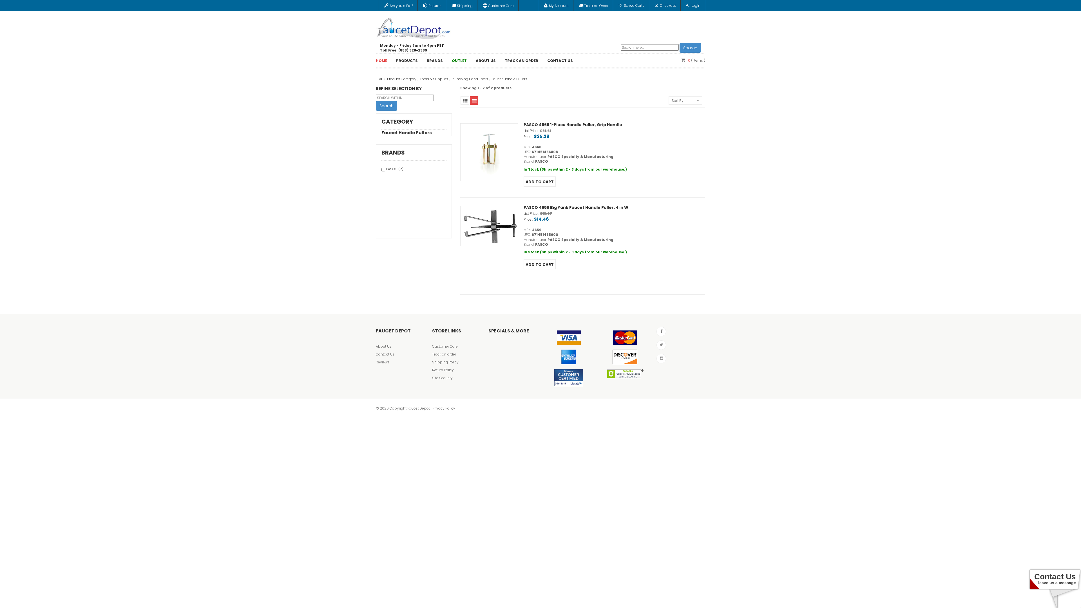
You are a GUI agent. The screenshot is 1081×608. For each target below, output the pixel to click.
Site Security (442, 377)
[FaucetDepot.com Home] (414, 27)
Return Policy (443, 370)
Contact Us (385, 354)
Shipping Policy (445, 362)
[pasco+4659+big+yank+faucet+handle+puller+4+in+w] (489, 226)
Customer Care (445, 346)
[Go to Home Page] (380, 79)
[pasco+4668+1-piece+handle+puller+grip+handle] (489, 152)
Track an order (444, 354)
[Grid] (465, 100)
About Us (383, 346)
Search (690, 48)
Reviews (383, 362)
